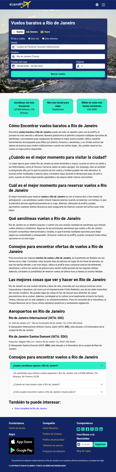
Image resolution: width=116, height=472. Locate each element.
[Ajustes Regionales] (97, 5)
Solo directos (51, 38)
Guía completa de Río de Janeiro (30, 408)
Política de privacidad (53, 439)
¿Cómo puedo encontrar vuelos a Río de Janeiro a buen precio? (44, 392)
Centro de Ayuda (17, 428)
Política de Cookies (52, 434)
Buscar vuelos (58, 74)
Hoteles (34, 32)
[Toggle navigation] (103, 4)
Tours (47, 32)
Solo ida (34, 38)
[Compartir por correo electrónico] (78, 430)
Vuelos (19, 32)
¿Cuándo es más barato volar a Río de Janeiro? (36, 384)
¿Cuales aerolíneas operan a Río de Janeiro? (35, 365)
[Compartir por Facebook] (87, 430)
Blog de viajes (84, 451)
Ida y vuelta (19, 38)
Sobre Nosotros (50, 428)
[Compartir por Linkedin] (101, 430)
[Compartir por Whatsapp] (83, 430)
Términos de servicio (53, 445)
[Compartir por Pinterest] (96, 430)
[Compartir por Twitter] (92, 430)
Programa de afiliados (54, 451)
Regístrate (100, 444)
